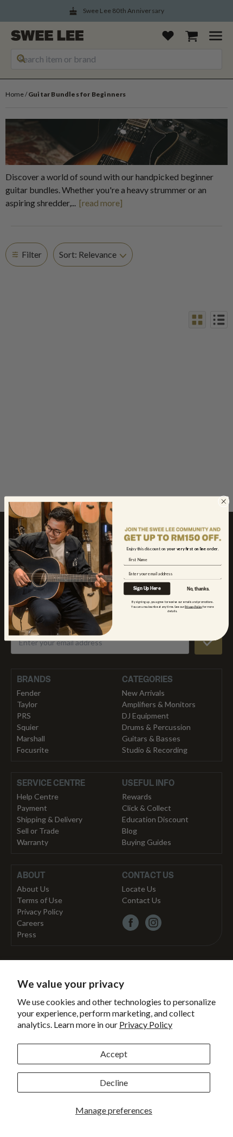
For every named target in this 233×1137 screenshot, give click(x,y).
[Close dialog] (223, 501)
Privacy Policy (145, 1024)
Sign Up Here (146, 589)
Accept (113, 1054)
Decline (114, 1082)
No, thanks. (198, 589)
